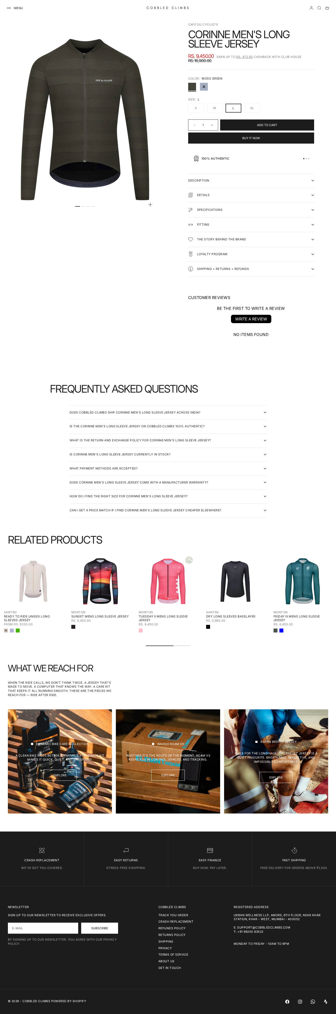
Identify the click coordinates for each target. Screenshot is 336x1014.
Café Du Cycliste (203, 24)
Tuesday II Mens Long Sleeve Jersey (163, 618)
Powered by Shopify (68, 1001)
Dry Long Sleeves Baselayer (230, 616)
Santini (10, 612)
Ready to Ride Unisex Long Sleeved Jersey (27, 618)
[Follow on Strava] (325, 1001)
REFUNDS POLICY (172, 928)
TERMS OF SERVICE (173, 954)
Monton (78, 612)
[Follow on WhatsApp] (312, 1001)
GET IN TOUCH (169, 968)
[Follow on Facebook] (287, 1001)
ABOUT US (166, 961)
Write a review (251, 318)
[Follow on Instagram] (300, 1001)
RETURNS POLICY (172, 935)
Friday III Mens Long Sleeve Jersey (297, 618)
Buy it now (251, 138)
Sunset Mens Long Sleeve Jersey (100, 616)
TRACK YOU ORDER (173, 915)
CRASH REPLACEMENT (175, 921)
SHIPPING (165, 941)
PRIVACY (165, 948)
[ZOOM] (150, 205)
